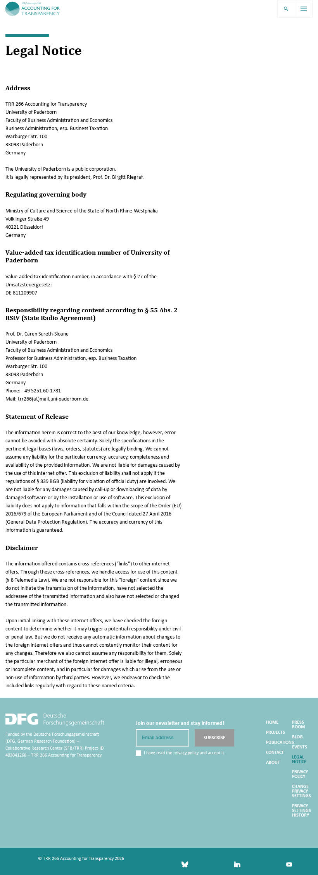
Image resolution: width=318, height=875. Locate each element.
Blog (297, 737)
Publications (280, 742)
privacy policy (186, 752)
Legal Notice (299, 759)
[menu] (304, 9)
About (273, 762)
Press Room (298, 724)
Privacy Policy (300, 774)
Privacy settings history (301, 810)
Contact (275, 752)
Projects (275, 732)
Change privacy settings (301, 791)
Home (272, 722)
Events (299, 747)
